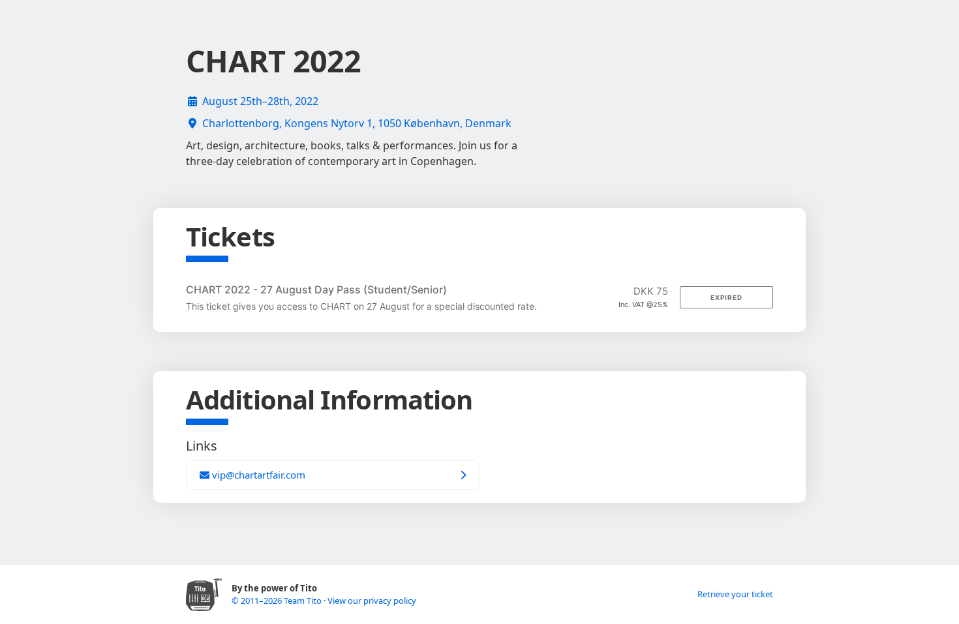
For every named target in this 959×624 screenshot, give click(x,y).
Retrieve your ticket (735, 594)
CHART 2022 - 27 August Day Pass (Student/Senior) (316, 289)
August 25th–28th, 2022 (260, 101)
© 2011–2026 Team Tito (278, 600)
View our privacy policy (371, 600)
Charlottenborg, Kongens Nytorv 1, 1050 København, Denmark (356, 123)
